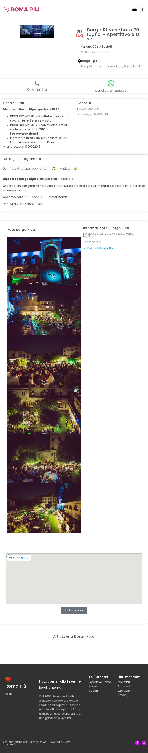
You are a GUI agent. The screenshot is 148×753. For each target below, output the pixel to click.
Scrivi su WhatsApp (111, 90)
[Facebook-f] (10, 694)
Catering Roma (37, 742)
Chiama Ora (37, 89)
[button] (134, 9)
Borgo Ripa (89, 61)
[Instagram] (6, 694)
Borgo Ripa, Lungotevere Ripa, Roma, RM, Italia (113, 66)
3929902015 (88, 109)
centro (96, 242)
